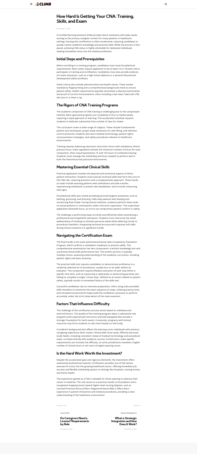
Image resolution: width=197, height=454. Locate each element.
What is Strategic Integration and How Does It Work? (124, 421)
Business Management (129, 413)
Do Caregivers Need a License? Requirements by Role (74, 421)
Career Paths (64, 413)
